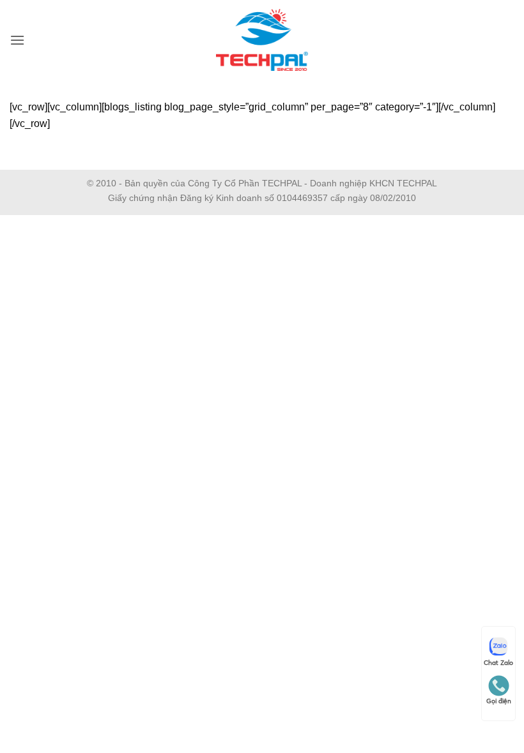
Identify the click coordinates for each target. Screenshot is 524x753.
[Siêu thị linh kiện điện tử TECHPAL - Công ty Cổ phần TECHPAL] (262, 40)
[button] (17, 40)
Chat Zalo (498, 663)
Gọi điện (498, 701)
